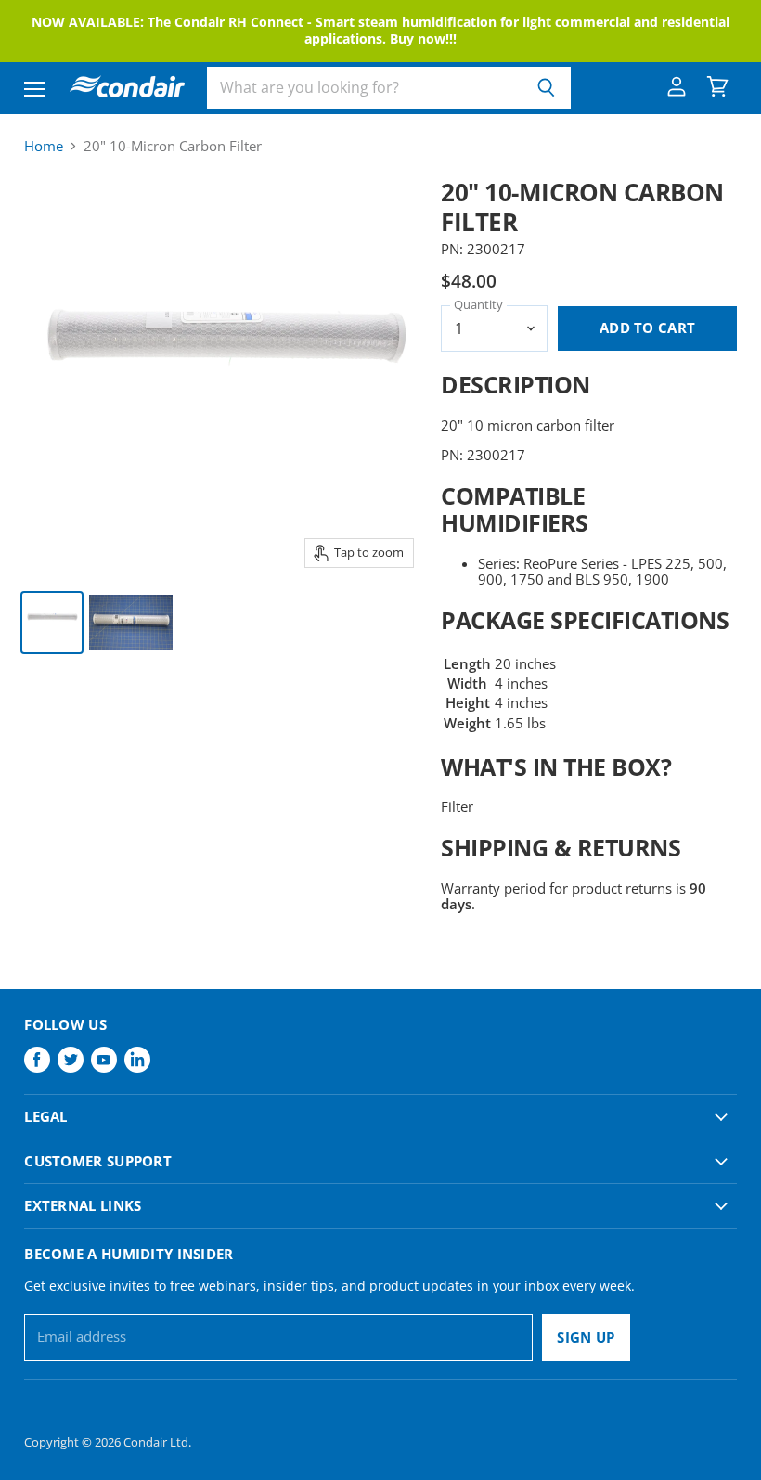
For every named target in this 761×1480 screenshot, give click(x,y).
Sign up (585, 1337)
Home (43, 146)
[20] (52, 622)
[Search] (546, 88)
